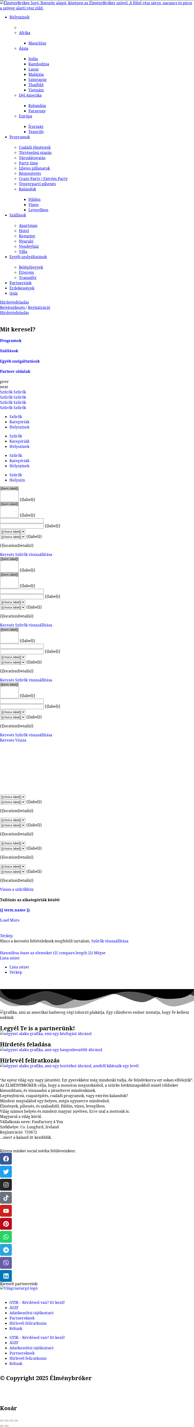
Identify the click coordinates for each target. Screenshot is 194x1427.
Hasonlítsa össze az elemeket (46, 952)
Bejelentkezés (13, 307)
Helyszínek (19, 17)
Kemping (27, 236)
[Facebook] (6, 1159)
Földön (34, 199)
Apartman (28, 225)
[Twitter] (6, 1172)
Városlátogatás (32, 157)
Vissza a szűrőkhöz (17, 889)
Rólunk (15, 1328)
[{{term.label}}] (9, 489)
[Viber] (6, 1263)
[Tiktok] (6, 1198)
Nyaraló (26, 241)
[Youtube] (6, 1211)
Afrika (24, 32)
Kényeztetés (30, 173)
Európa (25, 116)
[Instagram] (6, 1185)
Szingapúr (37, 79)
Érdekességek (21, 288)
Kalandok (27, 189)
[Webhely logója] (97, 8)
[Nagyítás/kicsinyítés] (16, 1420)
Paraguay (37, 110)
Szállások (17, 215)
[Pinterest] (6, 1224)
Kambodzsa (38, 64)
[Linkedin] (6, 1276)
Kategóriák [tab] (19, 421)
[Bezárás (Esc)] (2, 1420)
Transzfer (28, 277)
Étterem (26, 272)
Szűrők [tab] (15, 416)
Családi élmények (35, 147)
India (33, 58)
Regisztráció (39, 307)
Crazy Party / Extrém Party (43, 178)
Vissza (20, 740)
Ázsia (23, 48)
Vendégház (29, 246)
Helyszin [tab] (17, 480)
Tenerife (36, 131)
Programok (19, 137)
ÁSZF (13, 1307)
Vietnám (36, 90)
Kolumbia (37, 105)
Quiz (13, 293)
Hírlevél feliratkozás (28, 1323)
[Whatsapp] (6, 1237)
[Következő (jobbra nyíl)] (7, 1426)
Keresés (7, 554)
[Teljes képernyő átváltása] (11, 1420)
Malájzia (36, 74)
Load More (10, 920)
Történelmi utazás (35, 152)
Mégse (100, 952)
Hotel (24, 230)
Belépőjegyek (31, 267)
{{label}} (27, 499)
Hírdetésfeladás (14, 302)
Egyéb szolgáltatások (28, 256)
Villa (23, 251)
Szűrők (6, 392)
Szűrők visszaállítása (33, 554)
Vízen (33, 204)
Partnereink (20, 282)
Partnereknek (22, 1318)
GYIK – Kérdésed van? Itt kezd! (37, 1302)
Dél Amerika (30, 95)
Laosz (33, 69)
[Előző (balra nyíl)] (2, 1426)
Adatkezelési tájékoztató (31, 1312)
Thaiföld (36, 84)
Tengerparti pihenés (37, 183)
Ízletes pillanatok (34, 168)
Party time (28, 163)
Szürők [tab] (15, 474)
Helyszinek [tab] (19, 446)
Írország (36, 126)
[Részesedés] (7, 1420)
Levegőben (38, 209)
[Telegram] (6, 1250)
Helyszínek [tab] (19, 427)
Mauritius (37, 43)
